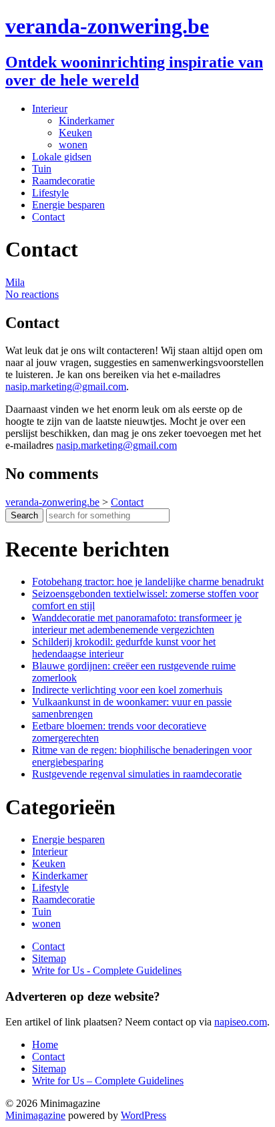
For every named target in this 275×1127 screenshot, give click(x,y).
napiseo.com (240, 1021)
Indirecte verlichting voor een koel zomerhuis (127, 689)
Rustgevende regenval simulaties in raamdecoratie (137, 774)
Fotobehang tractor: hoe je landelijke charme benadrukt (148, 581)
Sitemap (49, 958)
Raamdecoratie (63, 180)
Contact (48, 216)
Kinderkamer (86, 120)
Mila (15, 282)
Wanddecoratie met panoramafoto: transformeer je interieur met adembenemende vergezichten (137, 623)
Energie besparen (68, 204)
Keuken (75, 132)
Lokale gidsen (61, 156)
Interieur (49, 108)
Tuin (41, 168)
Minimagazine (35, 1115)
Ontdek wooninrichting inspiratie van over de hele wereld (134, 71)
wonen (73, 144)
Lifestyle (50, 192)
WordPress (143, 1115)
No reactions (32, 294)
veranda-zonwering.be (107, 26)
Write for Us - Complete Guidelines (107, 970)
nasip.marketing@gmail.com (65, 386)
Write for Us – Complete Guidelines (108, 1080)
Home (45, 1044)
